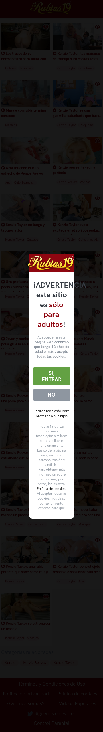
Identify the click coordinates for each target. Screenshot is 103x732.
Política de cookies (51, 489)
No (51, 395)
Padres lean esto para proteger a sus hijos (51, 413)
